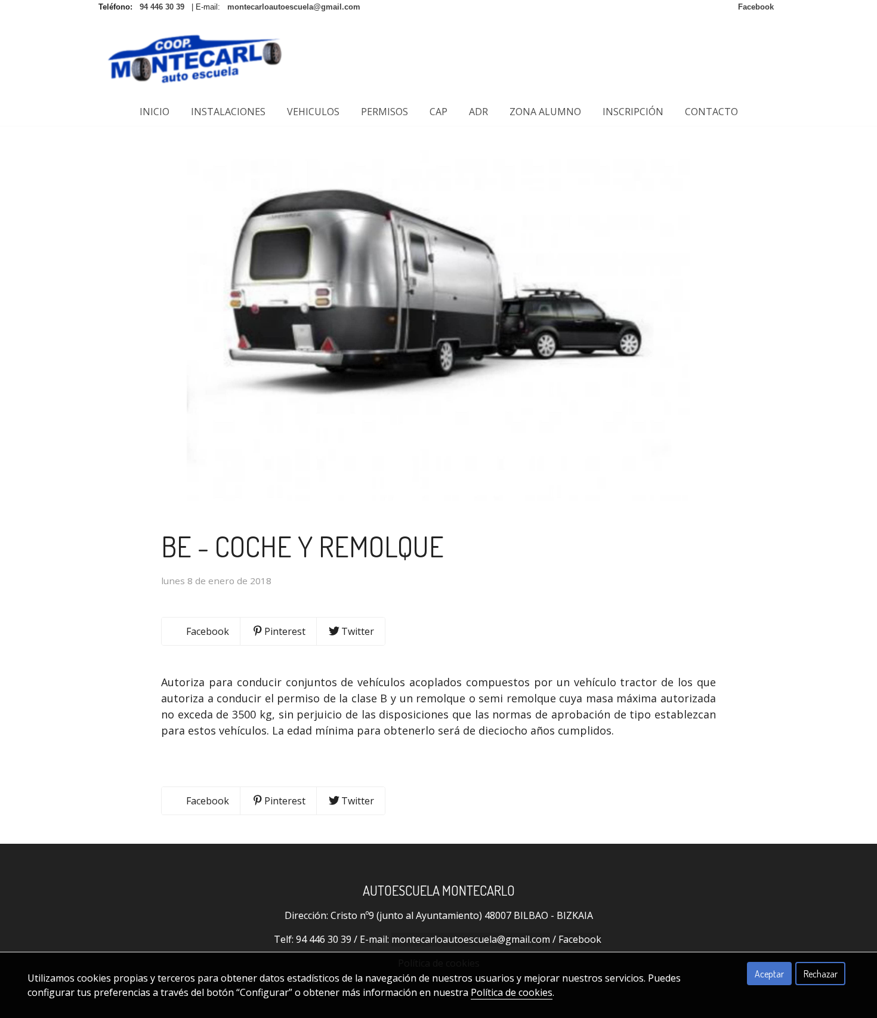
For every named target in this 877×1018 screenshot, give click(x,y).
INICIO (154, 111)
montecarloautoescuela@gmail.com (470, 939)
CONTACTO (711, 111)
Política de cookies (511, 992)
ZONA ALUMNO (545, 111)
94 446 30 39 (323, 939)
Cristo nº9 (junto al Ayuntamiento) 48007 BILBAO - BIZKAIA (462, 915)
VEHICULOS (313, 111)
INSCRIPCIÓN (633, 111)
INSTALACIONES (228, 111)
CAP (438, 111)
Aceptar (769, 974)
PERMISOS (384, 111)
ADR (478, 111)
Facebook (579, 939)
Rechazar (821, 974)
